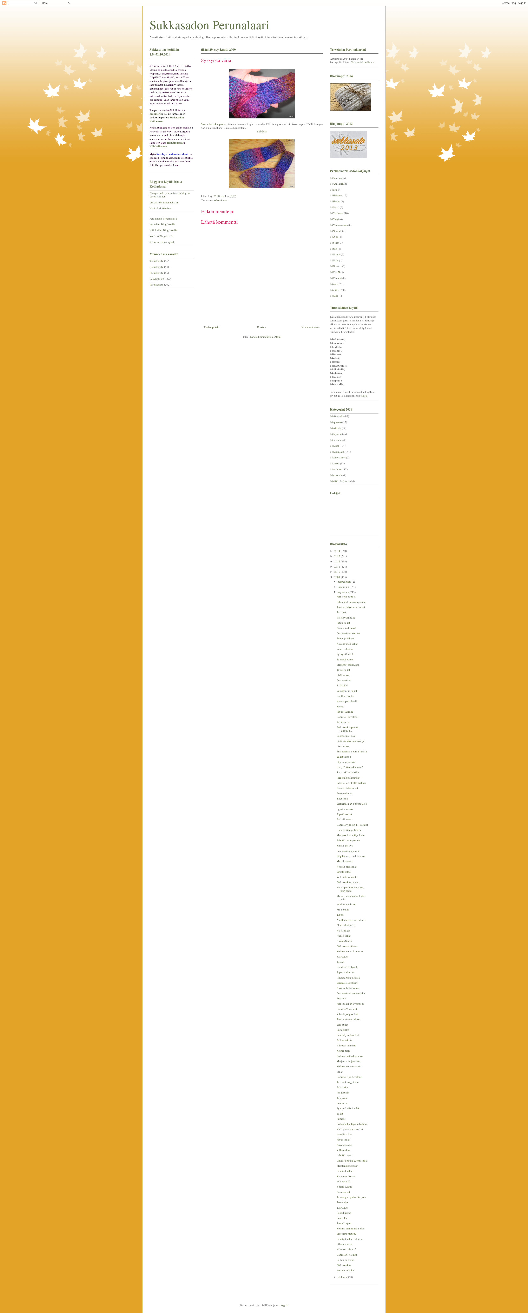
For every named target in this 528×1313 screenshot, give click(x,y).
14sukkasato (337, 451)
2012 (337, 561)
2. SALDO (342, 1207)
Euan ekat (342, 1218)
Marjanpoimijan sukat (349, 1061)
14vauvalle (336, 475)
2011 (337, 566)
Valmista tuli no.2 (346, 1249)
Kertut (340, 706)
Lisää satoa (343, 746)
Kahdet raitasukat (346, 628)
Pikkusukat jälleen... (348, 946)
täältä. (364, 395)
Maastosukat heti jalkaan (351, 835)
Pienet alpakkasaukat (348, 777)
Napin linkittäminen (161, 208)
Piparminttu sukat (346, 762)
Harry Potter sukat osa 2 (350, 767)
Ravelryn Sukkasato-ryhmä (172, 154)
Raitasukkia (343, 930)
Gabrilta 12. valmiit (347, 717)
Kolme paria (343, 1050)
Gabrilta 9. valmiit (347, 1009)
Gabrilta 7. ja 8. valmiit (349, 1077)
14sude (334, 296)
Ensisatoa (342, 1103)
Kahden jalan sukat (347, 788)
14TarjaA (335, 254)
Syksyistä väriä (345, 654)
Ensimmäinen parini (348, 851)
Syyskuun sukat (345, 809)
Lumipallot (343, 1030)
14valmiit (335, 469)
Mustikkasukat (345, 861)
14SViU (334, 242)
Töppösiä (342, 1098)
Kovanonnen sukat (347, 644)
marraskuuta (345, 581)
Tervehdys (342, 1202)
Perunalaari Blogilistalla (163, 218)
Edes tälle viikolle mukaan (352, 783)
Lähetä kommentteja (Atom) (265, 337)
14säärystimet (337, 457)
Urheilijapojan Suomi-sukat (352, 1160)
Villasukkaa (343, 1150)
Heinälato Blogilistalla (162, 224)
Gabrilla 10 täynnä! (347, 967)
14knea (334, 284)
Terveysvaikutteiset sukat (351, 607)
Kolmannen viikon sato (350, 951)
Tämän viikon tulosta (348, 1019)
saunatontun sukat (347, 691)
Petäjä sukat (343, 623)
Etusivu (261, 327)
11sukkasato (157, 273)
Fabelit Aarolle (345, 711)
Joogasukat (343, 1092)
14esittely (335, 428)
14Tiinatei (336, 278)
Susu (203, 124)
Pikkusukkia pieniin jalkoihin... (348, 728)
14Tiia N (335, 272)
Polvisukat (343, 1087)
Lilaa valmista (344, 1244)
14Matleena (336, 213)
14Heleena (336, 195)
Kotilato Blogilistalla (161, 236)
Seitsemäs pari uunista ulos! (352, 803)
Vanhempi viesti (311, 327)
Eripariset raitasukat (348, 664)
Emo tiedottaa (344, 793)
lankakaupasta (217, 124)
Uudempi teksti (212, 327)
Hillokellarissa (158, 146)
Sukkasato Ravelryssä (162, 242)
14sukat (334, 446)
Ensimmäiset (344, 680)
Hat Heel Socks (345, 696)
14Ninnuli (336, 231)
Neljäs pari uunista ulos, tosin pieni (350, 889)
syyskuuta (344, 592)
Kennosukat (343, 1192)
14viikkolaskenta (340, 481)
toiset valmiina (345, 649)
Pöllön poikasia (345, 1260)
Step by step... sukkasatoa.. (351, 856)
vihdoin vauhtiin (346, 904)
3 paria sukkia (344, 1186)
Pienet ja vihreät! (346, 638)
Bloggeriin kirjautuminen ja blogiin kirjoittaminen (170, 194)
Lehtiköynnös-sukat (348, 1035)
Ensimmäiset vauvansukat (351, 993)
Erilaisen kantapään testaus (352, 1124)
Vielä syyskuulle (346, 617)
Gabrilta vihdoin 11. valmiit (352, 825)
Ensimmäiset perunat (348, 633)
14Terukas (336, 266)
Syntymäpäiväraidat (348, 1108)
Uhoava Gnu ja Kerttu (349, 830)
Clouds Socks (344, 941)
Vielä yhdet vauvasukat (350, 1129)
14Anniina (336, 178)
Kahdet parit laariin (347, 701)
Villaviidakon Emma (362, 62)
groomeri (155, 114)
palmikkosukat (345, 1155)
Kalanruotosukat (346, 1176)
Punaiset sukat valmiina (350, 1239)
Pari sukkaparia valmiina (350, 1003)
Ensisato (341, 998)
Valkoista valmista (347, 877)
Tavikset (341, 612)
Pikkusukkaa (344, 1265)
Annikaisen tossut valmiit (351, 920)
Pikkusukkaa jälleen (348, 882)
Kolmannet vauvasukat (349, 1066)
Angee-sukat (344, 936)
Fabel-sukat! (343, 1139)
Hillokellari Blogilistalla (163, 230)
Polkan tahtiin (344, 1040)
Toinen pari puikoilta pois (351, 1197)
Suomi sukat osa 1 (347, 736)
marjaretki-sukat (346, 1270)
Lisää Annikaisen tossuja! (351, 741)
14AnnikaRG (337, 183)
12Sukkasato (157, 278)
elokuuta (343, 1277)
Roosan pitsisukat (347, 866)
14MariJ (334, 207)
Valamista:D (343, 1181)
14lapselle (336, 434)
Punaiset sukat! (345, 1171)
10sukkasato (157, 267)
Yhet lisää (342, 798)
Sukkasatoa (343, 722)
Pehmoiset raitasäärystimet (351, 602)
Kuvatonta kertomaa (348, 988)
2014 (337, 551)
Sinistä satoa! (344, 872)
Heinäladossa (175, 142)
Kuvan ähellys (345, 845)
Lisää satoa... (344, 675)
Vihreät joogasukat (347, 1014)
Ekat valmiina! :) (346, 925)
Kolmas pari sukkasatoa (350, 1056)
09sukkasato (221, 200)
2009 (337, 577)
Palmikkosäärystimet (348, 840)
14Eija (333, 189)
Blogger (283, 1305)
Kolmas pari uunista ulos (350, 1228)
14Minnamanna (339, 225)
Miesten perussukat (347, 1166)
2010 (337, 572)
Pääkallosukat (344, 819)
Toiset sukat (343, 670)
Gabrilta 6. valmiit (347, 1254)
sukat (340, 1071)
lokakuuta (344, 587)
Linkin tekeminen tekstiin (164, 202)
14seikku (335, 290)
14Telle (334, 260)
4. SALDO (342, 685)
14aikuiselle (337, 416)
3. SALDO (342, 956)
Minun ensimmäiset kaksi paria (351, 897)
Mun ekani (343, 909)
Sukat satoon (344, 756)
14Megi (334, 219)
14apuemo (336, 422)
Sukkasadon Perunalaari (209, 24)
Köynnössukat (344, 1145)
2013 (337, 556)
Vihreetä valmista (346, 1045)
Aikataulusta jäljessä (348, 977)
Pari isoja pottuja (346, 596)
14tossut (334, 463)
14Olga (334, 237)
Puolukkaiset (344, 1213)
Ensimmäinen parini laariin (352, 751)
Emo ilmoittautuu (346, 1233)
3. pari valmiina (345, 972)
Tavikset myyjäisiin (348, 1082)
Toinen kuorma (345, 659)
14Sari (333, 248)
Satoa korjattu (344, 1223)
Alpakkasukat (344, 814)
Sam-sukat (342, 1024)
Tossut (340, 962)
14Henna (335, 201)
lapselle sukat (344, 1134)
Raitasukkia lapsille (348, 772)
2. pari (340, 914)
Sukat (340, 1113)
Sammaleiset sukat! (347, 983)
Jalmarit (341, 1119)
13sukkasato (157, 284)
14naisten (335, 440)
